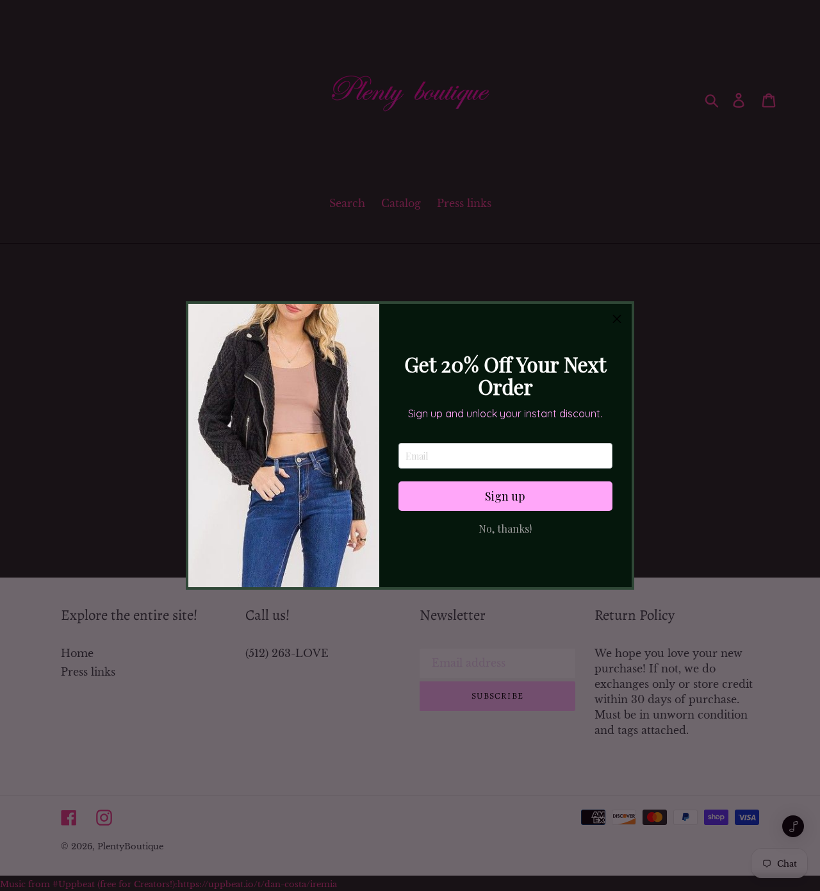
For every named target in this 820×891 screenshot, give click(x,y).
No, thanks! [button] (505, 529)
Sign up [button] (505, 496)
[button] (617, 318)
